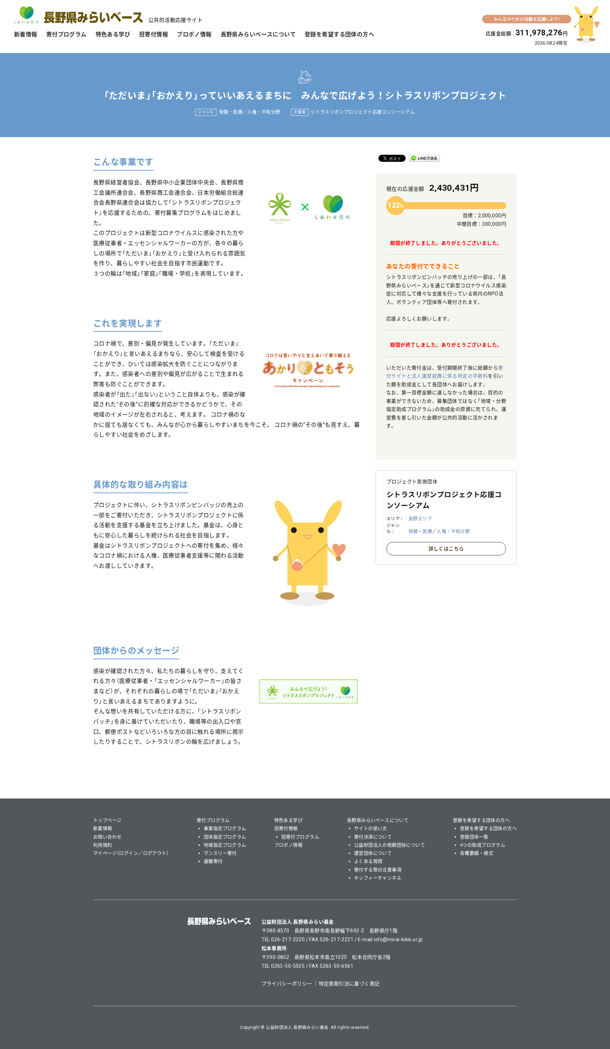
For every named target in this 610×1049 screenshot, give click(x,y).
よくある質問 (368, 861)
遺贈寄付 (213, 861)
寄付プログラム (66, 34)
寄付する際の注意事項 (377, 869)
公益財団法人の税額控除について (389, 845)
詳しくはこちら (446, 549)
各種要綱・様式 (476, 853)
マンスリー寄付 (220, 853)
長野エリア (420, 518)
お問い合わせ (107, 836)
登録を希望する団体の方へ (339, 34)
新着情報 (25, 34)
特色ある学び (113, 34)
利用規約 (102, 845)
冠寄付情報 (153, 34)
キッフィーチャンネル (377, 877)
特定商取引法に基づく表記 (349, 983)
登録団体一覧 (474, 836)
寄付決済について (373, 836)
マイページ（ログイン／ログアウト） (131, 853)
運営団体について (373, 853)
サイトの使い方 (370, 828)
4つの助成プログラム (482, 845)
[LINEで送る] (424, 158)
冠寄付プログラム (300, 836)
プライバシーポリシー (287, 983)
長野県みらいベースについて (258, 34)
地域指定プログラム (225, 845)
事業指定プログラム (225, 828)
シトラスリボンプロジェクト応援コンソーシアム (363, 111)
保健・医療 (231, 111)
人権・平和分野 (263, 111)
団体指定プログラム (225, 836)
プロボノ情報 (194, 34)
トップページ (107, 820)
